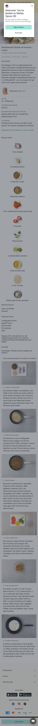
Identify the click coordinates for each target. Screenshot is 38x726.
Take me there (18, 27)
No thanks (18, 33)
